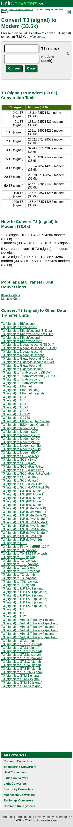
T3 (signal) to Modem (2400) (20, 438)
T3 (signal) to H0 (12, 609)
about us (7, 816)
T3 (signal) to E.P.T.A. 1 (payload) (24, 592)
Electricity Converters (18, 789)
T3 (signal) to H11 (13, 612)
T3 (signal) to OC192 (15, 414)
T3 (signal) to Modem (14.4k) (21, 445)
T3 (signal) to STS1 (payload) (21, 644)
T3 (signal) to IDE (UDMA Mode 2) (24, 525)
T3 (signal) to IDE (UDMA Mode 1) (24, 522)
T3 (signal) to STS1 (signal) (20, 640)
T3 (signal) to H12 (13, 616)
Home (4, 9)
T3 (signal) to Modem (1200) (20, 435)
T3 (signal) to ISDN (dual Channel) (25, 424)
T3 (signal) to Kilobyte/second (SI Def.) (27, 334)
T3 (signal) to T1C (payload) (20, 571)
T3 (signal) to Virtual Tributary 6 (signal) (28, 633)
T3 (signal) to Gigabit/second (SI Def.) (27, 358)
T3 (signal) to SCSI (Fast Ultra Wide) (26, 473)
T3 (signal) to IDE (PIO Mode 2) (22, 498)
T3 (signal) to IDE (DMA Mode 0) (23, 508)
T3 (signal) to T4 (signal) (18, 585)
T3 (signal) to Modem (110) (19, 428)
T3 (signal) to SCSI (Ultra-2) (20, 477)
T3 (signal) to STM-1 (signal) (20, 675)
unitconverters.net (45, 820)
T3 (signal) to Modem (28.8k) (21, 449)
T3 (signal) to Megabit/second (21, 351)
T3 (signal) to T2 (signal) (18, 574)
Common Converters (18, 761)
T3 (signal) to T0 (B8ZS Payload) (24, 553)
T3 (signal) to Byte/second (19, 327)
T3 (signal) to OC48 (14, 410)
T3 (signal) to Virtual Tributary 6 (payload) (29, 637)
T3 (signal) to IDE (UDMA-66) (21, 539)
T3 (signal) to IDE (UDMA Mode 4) (24, 532)
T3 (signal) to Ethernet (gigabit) (22, 393)
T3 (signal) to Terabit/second (20, 379)
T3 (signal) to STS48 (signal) (21, 668)
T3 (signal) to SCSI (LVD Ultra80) (24, 484)
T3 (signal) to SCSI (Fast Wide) (22, 470)
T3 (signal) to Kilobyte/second (21, 341)
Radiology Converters (18, 800)
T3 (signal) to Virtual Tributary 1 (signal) (28, 619)
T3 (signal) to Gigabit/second (21, 365)
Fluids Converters (16, 778)
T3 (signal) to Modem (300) (19, 431)
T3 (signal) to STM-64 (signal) (21, 686)
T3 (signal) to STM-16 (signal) (21, 682)
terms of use (24, 816)
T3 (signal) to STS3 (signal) (20, 647)
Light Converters (15, 783)
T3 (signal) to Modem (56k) (19, 452)
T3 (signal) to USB (14, 543)
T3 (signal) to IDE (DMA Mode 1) (23, 511)
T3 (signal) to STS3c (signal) (21, 654)
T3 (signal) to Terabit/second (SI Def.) (26, 372)
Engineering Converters (20, 766)
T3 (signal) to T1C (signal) (19, 567)
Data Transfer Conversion (21, 9)
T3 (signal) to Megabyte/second (23, 355)
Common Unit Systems (19, 806)
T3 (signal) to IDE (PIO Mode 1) (22, 494)
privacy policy (44, 816)
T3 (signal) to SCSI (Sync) (19, 459)
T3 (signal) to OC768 (15, 417)
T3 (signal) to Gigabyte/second (22, 369)
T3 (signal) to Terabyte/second (22, 383)
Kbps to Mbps (10, 295)
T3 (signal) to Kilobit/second (20, 337)
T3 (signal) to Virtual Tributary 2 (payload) (29, 630)
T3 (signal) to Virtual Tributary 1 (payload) (29, 623)
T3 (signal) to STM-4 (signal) (20, 679)
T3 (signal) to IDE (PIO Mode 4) (22, 504)
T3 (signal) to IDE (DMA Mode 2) (23, 515)
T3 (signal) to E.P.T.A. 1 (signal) (22, 588)
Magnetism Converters (19, 794)
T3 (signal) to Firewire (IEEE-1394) (25, 546)
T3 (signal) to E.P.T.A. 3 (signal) (22, 602)
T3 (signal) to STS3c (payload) (22, 658)
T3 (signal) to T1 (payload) (19, 560)
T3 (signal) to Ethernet (16, 386)
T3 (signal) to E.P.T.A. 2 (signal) (22, 595)
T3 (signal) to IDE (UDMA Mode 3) (24, 529)
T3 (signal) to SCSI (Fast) (18, 463)
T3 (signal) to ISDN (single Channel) (26, 421)
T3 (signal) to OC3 (13, 400)
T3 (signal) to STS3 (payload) (21, 651)
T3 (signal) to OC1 (13, 397)
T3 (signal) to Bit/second (18, 323)
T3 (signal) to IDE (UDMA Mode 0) (24, 518)
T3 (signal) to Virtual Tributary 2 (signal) (28, 626)
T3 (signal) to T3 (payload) (19, 578)
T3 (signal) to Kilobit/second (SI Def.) (26, 330)
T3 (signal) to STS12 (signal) (21, 661)
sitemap (61, 816)
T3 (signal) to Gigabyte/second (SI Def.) (28, 362)
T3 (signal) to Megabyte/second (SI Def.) (29, 348)
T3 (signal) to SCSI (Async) (20, 456)
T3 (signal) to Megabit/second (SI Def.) (27, 344)
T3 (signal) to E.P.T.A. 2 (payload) (24, 599)
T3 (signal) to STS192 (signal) (22, 672)
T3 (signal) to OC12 (14, 403)
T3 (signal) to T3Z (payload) (20, 581)
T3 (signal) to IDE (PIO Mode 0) (22, 491)
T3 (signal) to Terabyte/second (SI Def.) (28, 376)
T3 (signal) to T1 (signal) (18, 557)
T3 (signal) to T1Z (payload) (20, 564)
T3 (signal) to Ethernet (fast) (20, 390)
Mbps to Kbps (10, 298)
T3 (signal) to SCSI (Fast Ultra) (22, 466)
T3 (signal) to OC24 (14, 407)
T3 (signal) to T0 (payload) (19, 550)
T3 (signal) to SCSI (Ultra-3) (20, 480)
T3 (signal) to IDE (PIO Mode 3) (22, 501)
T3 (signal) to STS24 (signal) (21, 665)
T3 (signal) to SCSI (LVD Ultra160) (25, 487)
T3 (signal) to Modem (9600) (20, 442)
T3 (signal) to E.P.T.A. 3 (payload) (24, 606)
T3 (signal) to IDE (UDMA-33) (21, 536)
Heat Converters (15, 772)
